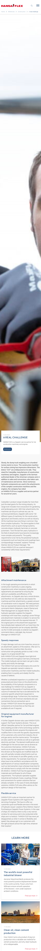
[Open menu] (37, 5)
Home (3, 11)
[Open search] (32, 5)
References (11, 11)
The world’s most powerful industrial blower (18, 874)
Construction (22, 11)
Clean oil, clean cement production (16, 931)
